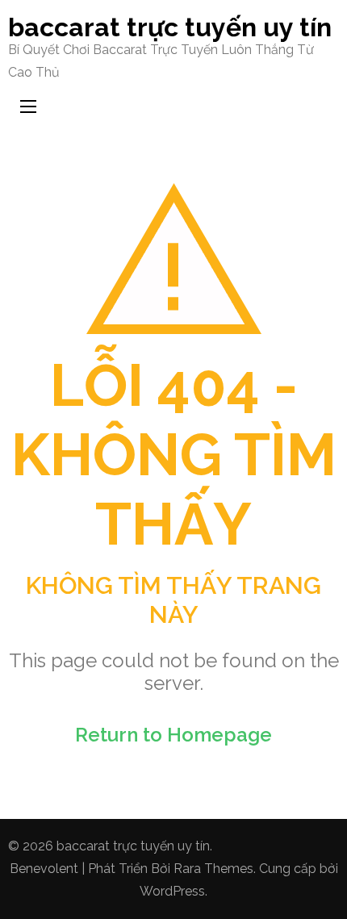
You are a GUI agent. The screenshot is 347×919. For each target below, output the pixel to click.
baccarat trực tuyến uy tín (170, 27)
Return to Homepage (173, 734)
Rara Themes (213, 868)
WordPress (172, 891)
